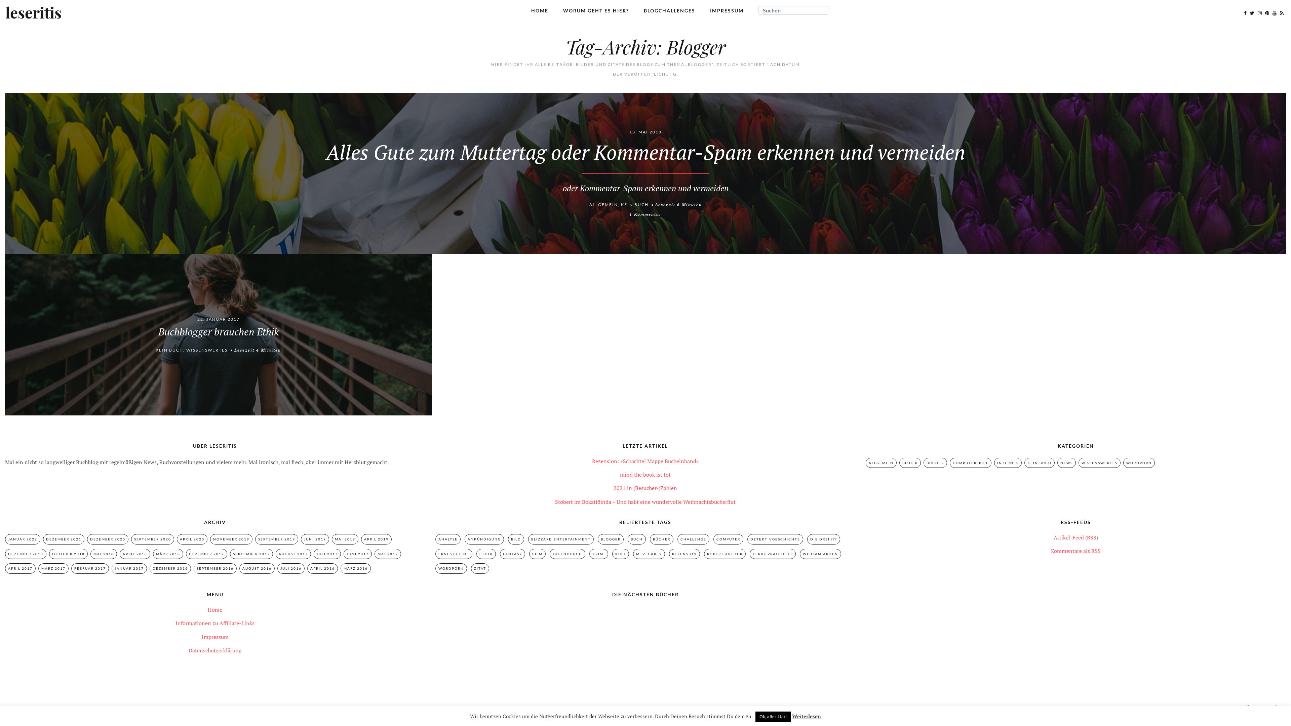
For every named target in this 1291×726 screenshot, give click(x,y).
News (1066, 463)
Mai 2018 (103, 554)
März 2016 (356, 568)
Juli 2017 (327, 554)
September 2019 (276, 539)
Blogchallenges (669, 10)
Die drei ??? (823, 539)
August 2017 (293, 554)
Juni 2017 (358, 554)
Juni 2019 (315, 539)
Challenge (693, 539)
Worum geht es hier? (596, 10)
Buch (637, 539)
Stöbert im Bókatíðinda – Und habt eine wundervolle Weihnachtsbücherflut (645, 502)
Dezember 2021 (63, 539)
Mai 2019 (345, 539)
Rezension (684, 554)
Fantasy (512, 554)
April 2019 (376, 539)
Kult (620, 554)
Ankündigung (484, 539)
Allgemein (603, 204)
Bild (516, 539)
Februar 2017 (90, 568)
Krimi (598, 554)
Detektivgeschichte (775, 539)
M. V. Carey (649, 554)
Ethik (486, 554)
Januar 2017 (129, 568)
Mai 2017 (388, 554)
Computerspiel (970, 463)
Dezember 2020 (107, 539)
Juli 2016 (291, 568)
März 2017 (53, 568)
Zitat (480, 568)
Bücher (935, 463)
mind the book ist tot (645, 474)
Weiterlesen (806, 716)
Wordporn (1139, 463)
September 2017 (251, 554)
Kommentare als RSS (1076, 551)
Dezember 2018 (25, 554)
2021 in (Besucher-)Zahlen (645, 488)
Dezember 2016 (170, 568)
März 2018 (168, 554)
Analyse (448, 539)
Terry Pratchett (773, 554)
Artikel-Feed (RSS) (1076, 537)
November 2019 (231, 539)
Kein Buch (635, 204)
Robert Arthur (725, 554)
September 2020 (152, 539)
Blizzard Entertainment (561, 539)
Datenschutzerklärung (215, 650)
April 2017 (20, 568)
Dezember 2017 (206, 554)
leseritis (33, 13)
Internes (1008, 463)
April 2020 (192, 539)
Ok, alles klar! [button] (773, 717)
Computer (728, 539)
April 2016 (322, 568)
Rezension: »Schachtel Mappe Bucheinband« (645, 461)
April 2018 (135, 554)
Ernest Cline (453, 554)
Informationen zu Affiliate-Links (215, 623)
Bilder (910, 463)
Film (537, 554)
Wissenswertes (207, 350)
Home (539, 10)
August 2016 (257, 568)
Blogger (611, 539)
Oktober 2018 (68, 554)
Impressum (727, 10)
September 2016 (215, 568)
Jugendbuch (567, 554)
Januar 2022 (22, 539)
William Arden (820, 554)
